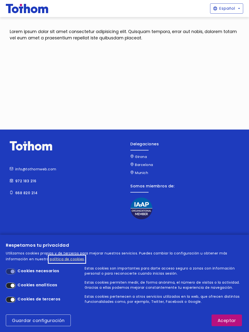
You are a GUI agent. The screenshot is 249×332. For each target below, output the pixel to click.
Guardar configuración (38, 320)
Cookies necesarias (38, 271)
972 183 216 (25, 181)
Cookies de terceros (39, 299)
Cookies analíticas (37, 285)
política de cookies (67, 259)
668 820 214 (26, 193)
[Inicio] (27, 8)
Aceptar (227, 320)
